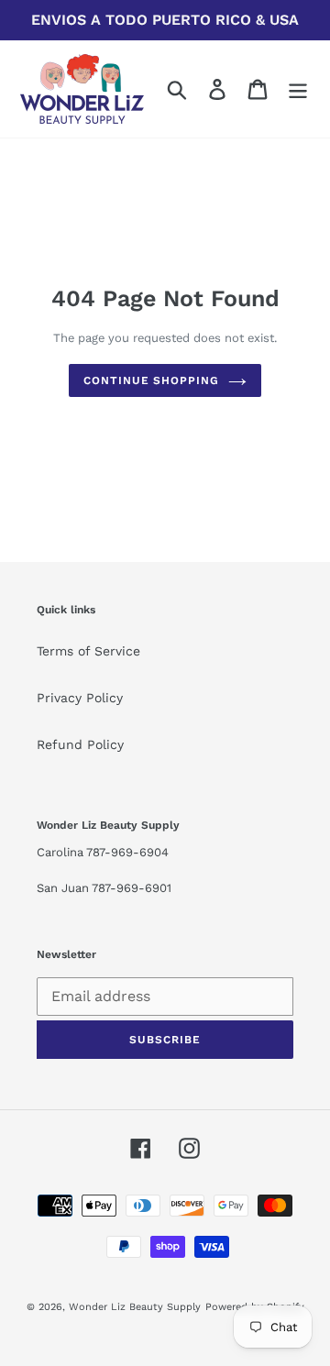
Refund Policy (80, 744)
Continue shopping (151, 380)
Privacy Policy (80, 697)
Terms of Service (88, 651)
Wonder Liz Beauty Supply (135, 1307)
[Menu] (298, 89)
